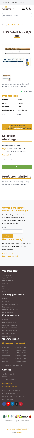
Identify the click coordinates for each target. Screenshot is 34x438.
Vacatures (6, 2)
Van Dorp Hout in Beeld (10, 310)
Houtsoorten (6, 336)
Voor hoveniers (7, 275)
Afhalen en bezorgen (9, 322)
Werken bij (6, 289)
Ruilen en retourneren (9, 325)
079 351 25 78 (7, 253)
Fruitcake (19, 432)
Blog (3, 286)
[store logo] (8, 8)
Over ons (14, 2)
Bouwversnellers (8, 307)
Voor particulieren (8, 280)
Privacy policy (11, 429)
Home (4, 25)
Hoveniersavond (7, 312)
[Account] (26, 8)
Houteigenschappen (9, 333)
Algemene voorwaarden (23, 428)
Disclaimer (18, 429)
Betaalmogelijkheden (9, 330)
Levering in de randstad (10, 304)
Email (4, 227)
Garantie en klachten (9, 328)
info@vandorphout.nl (10, 256)
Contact (22, 2)
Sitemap (24, 429)
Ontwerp (5, 299)
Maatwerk (5, 301)
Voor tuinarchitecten (9, 278)
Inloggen (5, 319)
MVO (4, 291)
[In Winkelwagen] (17, 167)
